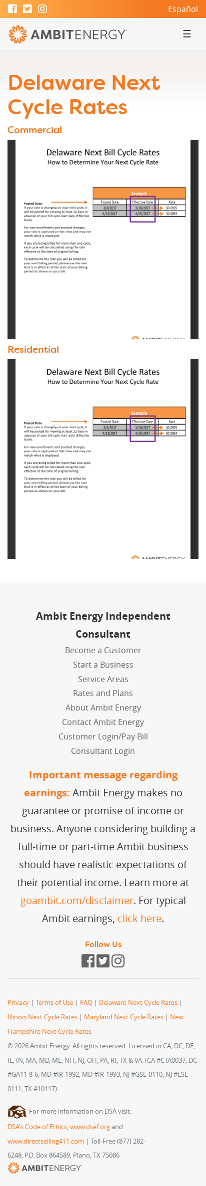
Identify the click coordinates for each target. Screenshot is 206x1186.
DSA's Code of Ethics (37, 1127)
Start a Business (103, 664)
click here (140, 918)
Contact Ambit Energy (103, 721)
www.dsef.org (90, 1127)
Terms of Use (55, 1002)
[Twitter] (27, 9)
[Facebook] (12, 9)
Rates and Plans (103, 693)
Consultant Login (103, 750)
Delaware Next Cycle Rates (138, 1002)
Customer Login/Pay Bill (103, 736)
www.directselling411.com (46, 1141)
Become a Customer (103, 650)
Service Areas (103, 679)
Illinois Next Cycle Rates (43, 1017)
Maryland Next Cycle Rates (124, 1017)
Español (183, 9)
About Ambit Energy (103, 707)
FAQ (86, 1002)
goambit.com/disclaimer (77, 900)
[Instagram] (42, 9)
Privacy (18, 1002)
